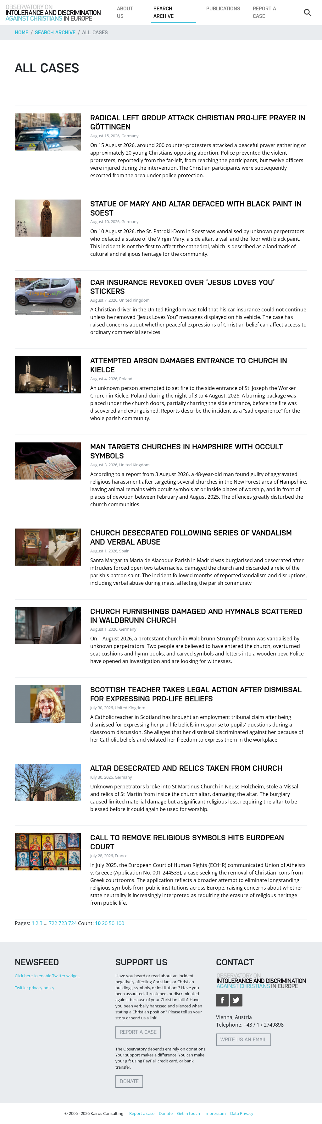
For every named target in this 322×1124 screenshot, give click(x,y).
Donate (129, 1081)
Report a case (264, 12)
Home (21, 33)
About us (125, 12)
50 (111, 923)
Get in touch (188, 1113)
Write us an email (243, 1040)
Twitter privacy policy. (35, 987)
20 (105, 923)
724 (72, 923)
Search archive (163, 12)
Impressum (215, 1113)
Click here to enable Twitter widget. (47, 976)
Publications (223, 9)
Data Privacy (241, 1113)
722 (53, 923)
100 (120, 923)
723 (62, 923)
